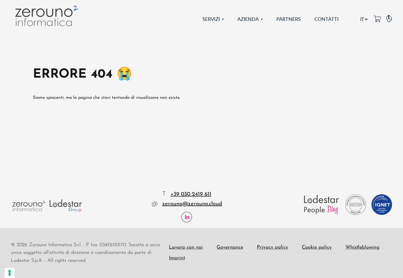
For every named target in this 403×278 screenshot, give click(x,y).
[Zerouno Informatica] (46, 15)
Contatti (326, 18)
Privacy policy (272, 247)
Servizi (211, 18)
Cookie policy (317, 247)
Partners (288, 18)
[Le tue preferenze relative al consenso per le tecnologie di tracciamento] (9, 273)
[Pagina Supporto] (389, 19)
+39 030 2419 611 (191, 194)
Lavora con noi (186, 247)
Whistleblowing (362, 247)
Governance (230, 247)
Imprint (177, 258)
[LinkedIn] (186, 217)
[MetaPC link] (377, 19)
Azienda (248, 18)
